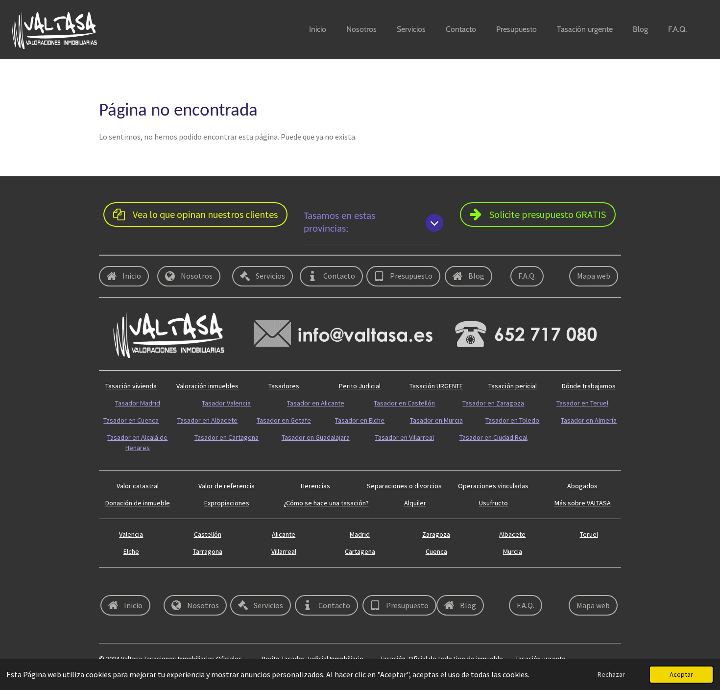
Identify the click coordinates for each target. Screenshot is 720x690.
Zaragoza (436, 534)
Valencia (131, 534)
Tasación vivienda (131, 385)
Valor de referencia (226, 485)
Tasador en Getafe (284, 420)
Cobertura (114, 582)
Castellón (207, 534)
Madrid (360, 534)
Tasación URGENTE (436, 385)
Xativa (375, 627)
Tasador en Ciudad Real (493, 437)
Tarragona (207, 551)
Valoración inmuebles (207, 385)
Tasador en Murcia (436, 420)
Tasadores (283, 385)
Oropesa (179, 582)
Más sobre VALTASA (582, 503)
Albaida (577, 582)
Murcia (512, 551)
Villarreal (283, 551)
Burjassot (580, 627)
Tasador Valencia (226, 403)
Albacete (512, 534)
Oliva (563, 551)
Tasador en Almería (589, 420)
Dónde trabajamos (589, 385)
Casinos (444, 627)
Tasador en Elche (359, 420)
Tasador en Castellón (404, 403)
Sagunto (378, 582)
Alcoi (240, 582)
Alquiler (415, 503)
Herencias (315, 485)
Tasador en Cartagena (226, 437)
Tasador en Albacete (207, 420)
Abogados (582, 485)
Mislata (309, 627)
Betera (243, 627)
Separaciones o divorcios (404, 485)
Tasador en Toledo (512, 420)
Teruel (589, 534)
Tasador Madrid (137, 403)
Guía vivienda (563, 454)
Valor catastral (138, 485)
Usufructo (493, 503)
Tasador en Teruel (582, 403)
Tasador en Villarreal (404, 437)
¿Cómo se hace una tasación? (326, 503)
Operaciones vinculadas (493, 485)
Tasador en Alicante (315, 403)
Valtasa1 (512, 627)
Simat (307, 582)
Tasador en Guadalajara (316, 437)
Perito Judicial (360, 385)
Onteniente (516, 582)
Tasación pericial (512, 385)
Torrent (109, 627)
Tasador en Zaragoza (493, 403)
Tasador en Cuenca (131, 420)
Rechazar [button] (611, 674)
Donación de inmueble (137, 503)
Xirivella (443, 582)
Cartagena (360, 551)
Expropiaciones (226, 503)
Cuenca (436, 551)
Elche (131, 551)
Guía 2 (552, 437)
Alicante (283, 534)
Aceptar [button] (681, 674)
